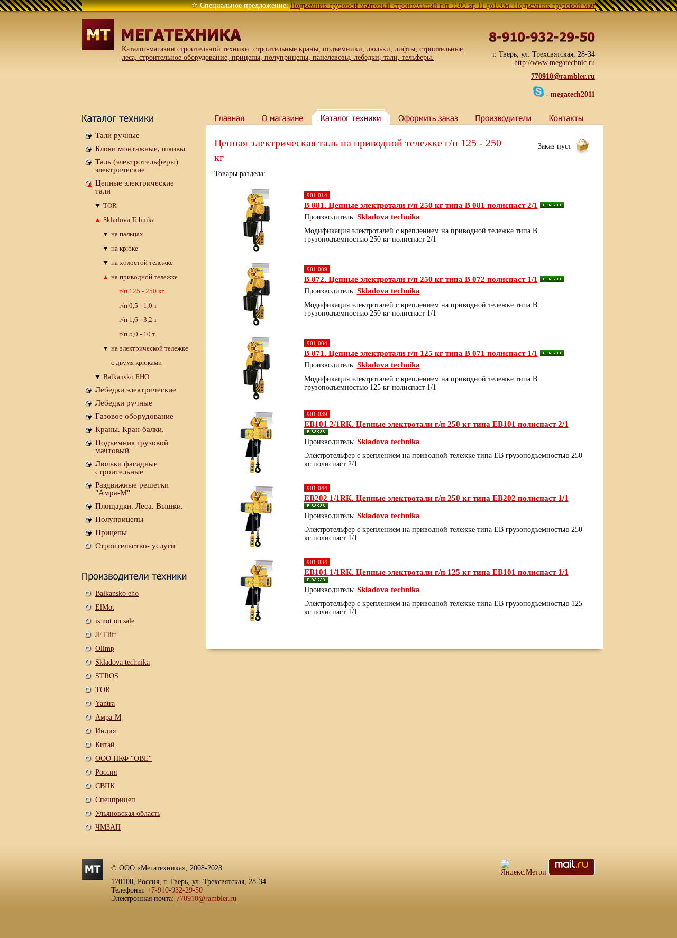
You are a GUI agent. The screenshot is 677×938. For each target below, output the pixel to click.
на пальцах (127, 234)
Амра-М (108, 717)
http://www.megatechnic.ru (554, 63)
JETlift (105, 635)
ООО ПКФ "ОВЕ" (123, 758)
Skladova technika (122, 662)
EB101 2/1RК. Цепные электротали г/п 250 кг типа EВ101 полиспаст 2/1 (436, 424)
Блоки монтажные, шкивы (140, 148)
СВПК (105, 786)
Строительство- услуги (135, 545)
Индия (105, 731)
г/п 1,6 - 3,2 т (138, 320)
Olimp (104, 648)
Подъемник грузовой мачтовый (131, 446)
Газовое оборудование (134, 416)
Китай (105, 745)
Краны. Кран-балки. (129, 429)
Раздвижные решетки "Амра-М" (132, 489)
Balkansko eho (117, 593)
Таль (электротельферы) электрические (136, 166)
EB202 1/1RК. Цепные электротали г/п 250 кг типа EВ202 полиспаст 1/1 (436, 498)
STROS (106, 676)
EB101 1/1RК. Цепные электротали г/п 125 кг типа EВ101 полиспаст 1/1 (436, 572)
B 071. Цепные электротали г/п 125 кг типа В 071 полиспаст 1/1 (421, 353)
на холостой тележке (142, 262)
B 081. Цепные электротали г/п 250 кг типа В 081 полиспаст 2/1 (421, 205)
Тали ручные (117, 135)
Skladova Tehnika (129, 220)
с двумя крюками (136, 362)
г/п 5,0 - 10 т (137, 334)
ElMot (104, 607)
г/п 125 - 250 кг (141, 291)
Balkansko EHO (126, 377)
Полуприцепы (119, 519)
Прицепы (111, 532)
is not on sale (114, 621)
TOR (110, 205)
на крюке (124, 248)
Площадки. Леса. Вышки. (139, 506)
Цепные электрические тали (134, 187)
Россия (106, 772)
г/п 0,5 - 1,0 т (138, 305)
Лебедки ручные (123, 403)
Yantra (105, 703)
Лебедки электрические (135, 389)
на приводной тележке (144, 277)
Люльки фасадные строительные (126, 467)
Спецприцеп (115, 800)
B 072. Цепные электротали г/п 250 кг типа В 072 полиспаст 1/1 (421, 279)
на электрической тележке (149, 348)
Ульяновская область (127, 813)
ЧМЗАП (108, 827)
